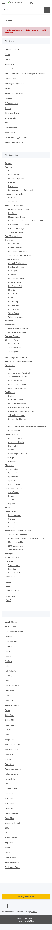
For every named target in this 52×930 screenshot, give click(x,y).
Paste (10, 298)
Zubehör (11, 423)
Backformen (10, 392)
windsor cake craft (12, 823)
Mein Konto (10, 133)
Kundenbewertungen (14, 142)
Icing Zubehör (14, 484)
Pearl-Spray (13, 301)
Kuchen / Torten (15, 175)
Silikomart (9, 808)
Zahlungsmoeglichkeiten (15, 83)
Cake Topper (13, 492)
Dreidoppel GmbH (12, 867)
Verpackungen (14, 523)
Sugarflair (9, 843)
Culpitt (7, 651)
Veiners (11, 450)
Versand (34, 912)
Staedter (8, 833)
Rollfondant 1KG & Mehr (18, 225)
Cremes (11, 182)
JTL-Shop (30, 921)
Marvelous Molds (15, 542)
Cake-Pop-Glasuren (16, 244)
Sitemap (8, 88)
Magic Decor (10, 700)
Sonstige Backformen (17, 419)
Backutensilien (14, 430)
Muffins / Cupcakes (16, 178)
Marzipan (9, 321)
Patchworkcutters (12, 774)
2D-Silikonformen (15, 546)
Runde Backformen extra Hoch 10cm (23, 411)
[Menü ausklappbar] (3, 1)
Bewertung (9, 64)
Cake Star (9, 715)
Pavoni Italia (10, 779)
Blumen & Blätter (15, 380)
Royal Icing (13, 186)
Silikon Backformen (16, 415)
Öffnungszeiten (11, 103)
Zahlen (11, 500)
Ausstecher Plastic (16, 442)
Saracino (9, 798)
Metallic (11, 290)
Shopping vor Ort (12, 49)
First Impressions (12, 676)
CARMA (8, 661)
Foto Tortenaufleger (13, 236)
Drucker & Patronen (16, 267)
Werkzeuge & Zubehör (17, 454)
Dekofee (8, 666)
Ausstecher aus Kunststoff (19, 373)
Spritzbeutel (13, 477)
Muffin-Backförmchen (17, 404)
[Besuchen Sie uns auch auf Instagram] (11, 906)
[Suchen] (47, 10)
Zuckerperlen (13, 351)
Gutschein (10, 596)
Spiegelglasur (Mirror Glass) (20, 255)
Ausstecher (10, 365)
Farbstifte (12, 275)
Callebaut (9, 646)
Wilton (7, 852)
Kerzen (11, 496)
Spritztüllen (13, 480)
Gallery (8, 108)
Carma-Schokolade (16, 248)
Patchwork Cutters (13, 769)
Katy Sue (9, 730)
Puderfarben (13, 305)
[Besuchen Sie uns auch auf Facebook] (5, 906)
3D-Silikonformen (15, 550)
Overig (8, 759)
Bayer (7, 710)
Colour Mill (9, 720)
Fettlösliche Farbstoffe (17, 278)
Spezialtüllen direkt (16, 473)
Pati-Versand (10, 857)
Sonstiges (12, 201)
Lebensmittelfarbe (12, 259)
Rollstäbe (12, 569)
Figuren (11, 504)
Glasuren (9, 240)
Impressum (10, 98)
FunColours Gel (15, 286)
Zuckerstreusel (14, 348)
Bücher (8, 586)
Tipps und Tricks (12, 113)
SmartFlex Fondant (16, 232)
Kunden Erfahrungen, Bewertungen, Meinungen (25, 74)
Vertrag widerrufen (26, 896)
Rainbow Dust (11, 789)
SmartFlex (9, 818)
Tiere (10, 369)
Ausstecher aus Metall (17, 377)
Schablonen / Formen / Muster (18, 530)
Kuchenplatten (14, 515)
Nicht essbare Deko (13, 488)
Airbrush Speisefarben (17, 263)
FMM (7, 681)
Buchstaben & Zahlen (17, 384)
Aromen (8, 167)
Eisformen (9, 465)
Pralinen (8, 507)
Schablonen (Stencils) (17, 534)
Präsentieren (10, 511)
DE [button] (31, 3)
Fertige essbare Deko (14, 194)
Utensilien (12, 461)
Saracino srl (10, 803)
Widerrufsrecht (11, 128)
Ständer (11, 519)
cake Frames (10, 627)
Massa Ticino (10, 754)
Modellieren (10, 325)
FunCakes (12, 213)
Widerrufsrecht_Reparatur (16, 137)
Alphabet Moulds (12, 705)
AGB (7, 123)
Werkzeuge (10, 577)
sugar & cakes (11, 838)
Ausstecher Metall (15, 438)
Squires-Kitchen (11, 813)
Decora (8, 656)
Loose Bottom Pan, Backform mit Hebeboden (27, 427)
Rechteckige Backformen (18, 407)
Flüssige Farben (15, 282)
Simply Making (11, 622)
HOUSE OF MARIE (13, 686)
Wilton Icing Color (15, 317)
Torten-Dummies (12, 557)
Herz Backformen (15, 400)
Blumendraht (13, 446)
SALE (8, 600)
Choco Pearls (14, 344)
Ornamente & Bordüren (18, 388)
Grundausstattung (12, 590)
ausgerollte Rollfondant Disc (20, 209)
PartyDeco (9, 764)
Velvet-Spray (13, 313)
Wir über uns (10, 79)
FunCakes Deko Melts (17, 251)
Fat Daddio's (10, 671)
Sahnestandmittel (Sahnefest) (20, 190)
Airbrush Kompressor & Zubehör (18, 361)
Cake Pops (9, 457)
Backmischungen (12, 171)
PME (7, 784)
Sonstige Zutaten (12, 336)
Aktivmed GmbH (12, 862)
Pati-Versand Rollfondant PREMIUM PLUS (26, 221)
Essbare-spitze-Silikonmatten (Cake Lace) (26, 538)
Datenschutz (10, 118)
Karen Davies (10, 725)
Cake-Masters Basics (14, 632)
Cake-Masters (11, 641)
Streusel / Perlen (12, 340)
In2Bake (8, 637)
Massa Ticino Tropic (16, 217)
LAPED (8, 735)
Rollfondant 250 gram (17, 228)
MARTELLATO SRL (13, 744)
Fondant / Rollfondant (14, 205)
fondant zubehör (15, 573)
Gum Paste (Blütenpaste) (19, 328)
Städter (8, 828)
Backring (12, 396)
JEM (7, 695)
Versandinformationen (14, 93)
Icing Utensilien (11, 469)
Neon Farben (13, 294)
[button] (39, 3)
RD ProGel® (13, 309)
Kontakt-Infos (10, 69)
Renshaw (9, 794)
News (7, 54)
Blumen (11, 198)
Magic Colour (10, 740)
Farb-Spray (13, 271)
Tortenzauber (13, 565)
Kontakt (8, 59)
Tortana (8, 847)
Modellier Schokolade (17, 332)
